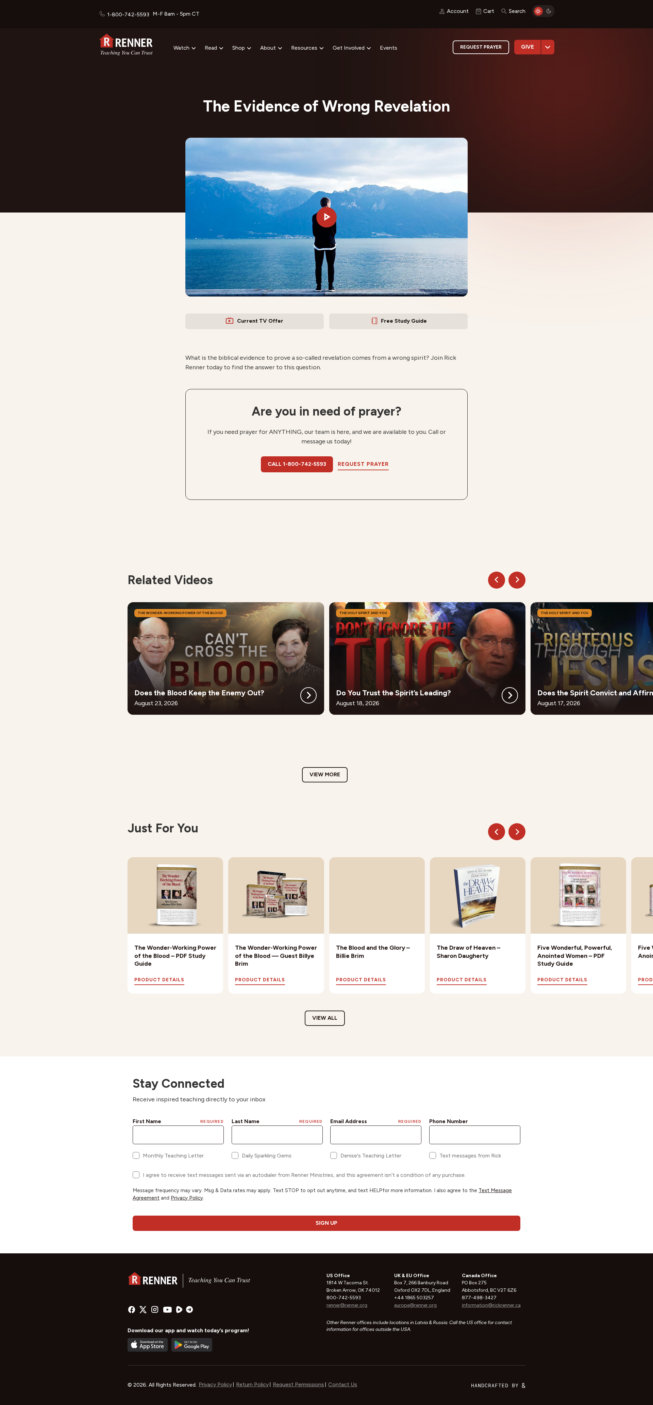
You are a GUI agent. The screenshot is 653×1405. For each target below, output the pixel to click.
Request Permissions (298, 1384)
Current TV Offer (260, 321)
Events (388, 48)
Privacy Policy (215, 1384)
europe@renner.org (415, 1305)
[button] (326, 217)
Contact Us (342, 1384)
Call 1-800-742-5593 (297, 464)
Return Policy (252, 1384)
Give (527, 47)
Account (458, 11)
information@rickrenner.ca (491, 1305)
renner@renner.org (346, 1305)
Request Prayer (481, 47)
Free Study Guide (404, 321)
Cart (488, 11)
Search (517, 11)
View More (324, 774)
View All (324, 1018)
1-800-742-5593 (128, 14)
